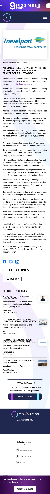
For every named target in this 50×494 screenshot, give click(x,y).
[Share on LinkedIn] (17, 263)
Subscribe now (25, 397)
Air (4, 331)
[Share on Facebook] (4, 263)
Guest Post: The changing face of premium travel (18, 297)
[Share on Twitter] (11, 263)
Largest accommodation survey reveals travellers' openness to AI (19, 341)
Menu (45, 17)
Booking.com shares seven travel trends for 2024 (18, 362)
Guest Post (7, 310)
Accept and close (25, 489)
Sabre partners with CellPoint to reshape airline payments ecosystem (19, 320)
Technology (12, 279)
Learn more (17, 482)
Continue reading (24, 84)
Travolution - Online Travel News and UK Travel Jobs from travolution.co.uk (25, 414)
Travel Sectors (8, 352)
